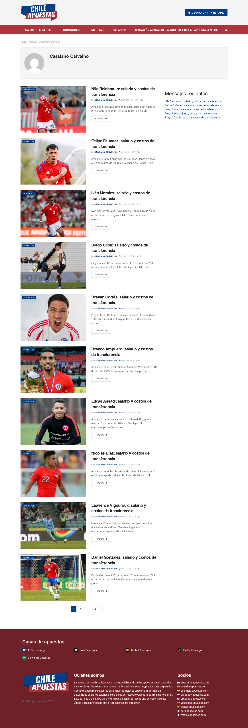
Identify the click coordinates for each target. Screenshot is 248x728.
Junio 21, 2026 (127, 256)
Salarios (119, 30)
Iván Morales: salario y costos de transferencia (120, 195)
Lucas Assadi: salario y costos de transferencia (121, 403)
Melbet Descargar (141, 650)
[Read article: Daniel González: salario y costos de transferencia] (53, 577)
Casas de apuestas (38, 30)
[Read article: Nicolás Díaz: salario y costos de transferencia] (53, 473)
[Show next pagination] (102, 609)
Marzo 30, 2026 (128, 516)
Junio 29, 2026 (127, 204)
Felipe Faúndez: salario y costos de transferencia (122, 143)
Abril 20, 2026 (127, 464)
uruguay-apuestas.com (194, 698)
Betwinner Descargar (39, 657)
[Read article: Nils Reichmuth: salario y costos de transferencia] (53, 109)
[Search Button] (226, 29)
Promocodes (71, 30)
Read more (103, 118)
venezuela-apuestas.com (195, 702)
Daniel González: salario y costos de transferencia (123, 560)
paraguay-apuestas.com (195, 694)
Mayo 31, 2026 (127, 308)
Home (24, 41)
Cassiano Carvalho (105, 100)
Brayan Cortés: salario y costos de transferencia (122, 299)
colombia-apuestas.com (194, 690)
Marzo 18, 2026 (128, 568)
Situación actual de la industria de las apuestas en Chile (177, 30)
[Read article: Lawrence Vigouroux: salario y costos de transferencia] (53, 525)
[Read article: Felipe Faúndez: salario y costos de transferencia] (53, 161)
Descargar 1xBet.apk (207, 12)
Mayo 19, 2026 (127, 360)
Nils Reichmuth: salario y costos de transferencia (123, 91)
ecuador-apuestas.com (194, 686)
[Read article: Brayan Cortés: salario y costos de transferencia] (53, 317)
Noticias (97, 30)
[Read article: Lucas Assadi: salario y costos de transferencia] (53, 421)
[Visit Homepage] (39, 13)
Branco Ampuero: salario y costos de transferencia (122, 351)
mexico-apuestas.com (193, 715)
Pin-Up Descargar (193, 650)
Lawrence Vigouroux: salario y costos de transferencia (118, 508)
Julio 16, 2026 (127, 151)
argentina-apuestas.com (195, 682)
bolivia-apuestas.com (193, 706)
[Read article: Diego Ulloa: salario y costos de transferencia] (53, 265)
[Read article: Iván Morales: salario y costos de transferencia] (53, 213)
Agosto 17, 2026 (129, 100)
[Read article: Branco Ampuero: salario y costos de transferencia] (53, 369)
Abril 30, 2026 (127, 412)
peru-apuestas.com (192, 711)
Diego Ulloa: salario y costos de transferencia (119, 247)
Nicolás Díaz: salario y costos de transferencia (120, 455)
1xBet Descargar (37, 650)
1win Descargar (88, 650)
